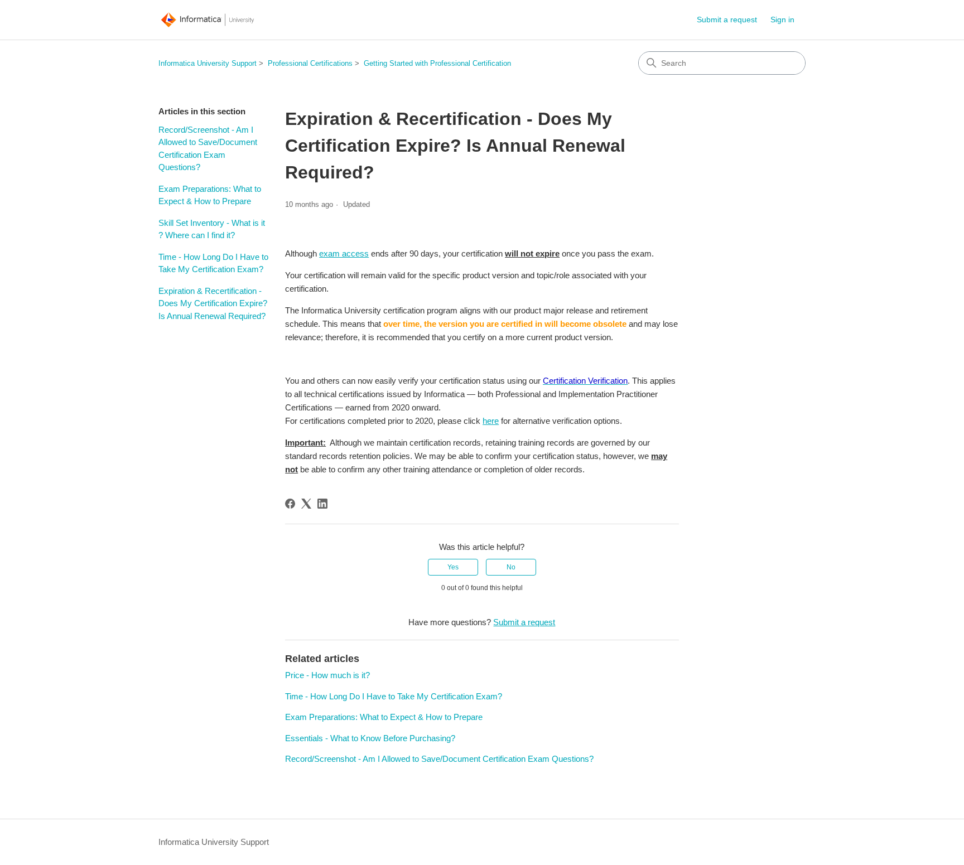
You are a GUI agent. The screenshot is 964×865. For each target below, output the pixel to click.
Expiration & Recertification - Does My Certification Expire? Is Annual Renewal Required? (212, 303)
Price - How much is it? (327, 675)
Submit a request (727, 19)
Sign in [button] (782, 19)
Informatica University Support (207, 63)
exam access (344, 253)
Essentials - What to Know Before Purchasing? (370, 738)
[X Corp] (306, 504)
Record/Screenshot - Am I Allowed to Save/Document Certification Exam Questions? (207, 148)
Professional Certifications (310, 63)
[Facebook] (290, 504)
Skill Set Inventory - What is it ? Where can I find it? (211, 229)
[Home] (207, 19)
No (511, 567)
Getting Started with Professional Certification (437, 63)
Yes (453, 567)
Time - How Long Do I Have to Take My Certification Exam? (213, 263)
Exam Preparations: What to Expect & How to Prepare (209, 195)
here (491, 421)
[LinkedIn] (322, 504)
